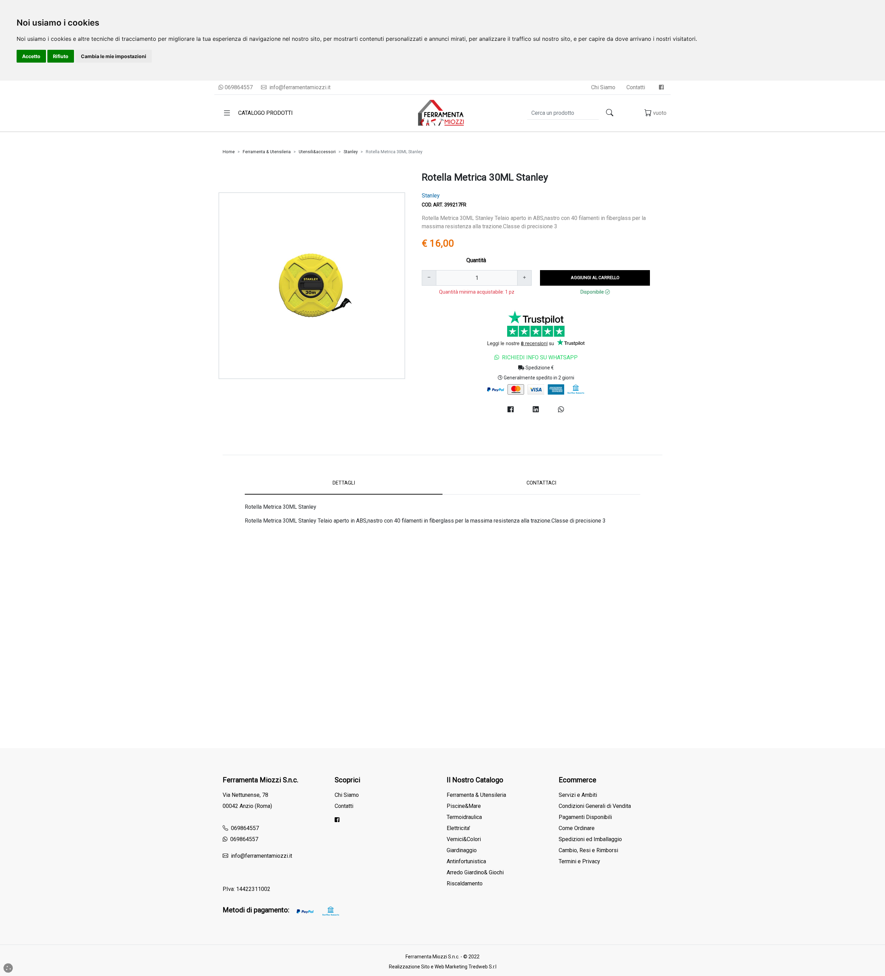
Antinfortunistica (466, 861)
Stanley (351, 151)
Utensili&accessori (317, 151)
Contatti (635, 87)
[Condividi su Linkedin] (535, 409)
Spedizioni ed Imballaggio (590, 839)
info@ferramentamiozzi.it (299, 87)
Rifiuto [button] (60, 56)
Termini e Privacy (579, 861)
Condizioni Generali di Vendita (595, 806)
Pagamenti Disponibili (585, 817)
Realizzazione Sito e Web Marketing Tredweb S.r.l (442, 966)
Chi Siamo (603, 87)
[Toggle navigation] (226, 113)
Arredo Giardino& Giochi (475, 872)
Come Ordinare (577, 828)
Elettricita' (458, 828)
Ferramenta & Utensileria (267, 151)
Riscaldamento (465, 883)
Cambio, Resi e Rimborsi (588, 850)
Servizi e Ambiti (578, 795)
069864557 (238, 87)
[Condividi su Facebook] (510, 409)
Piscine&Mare (464, 806)
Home (229, 151)
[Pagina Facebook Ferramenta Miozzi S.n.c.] (661, 87)
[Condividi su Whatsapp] (561, 409)
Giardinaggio (462, 850)
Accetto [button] (31, 56)
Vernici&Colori (464, 839)
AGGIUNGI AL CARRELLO (595, 277)
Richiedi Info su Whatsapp (540, 357)
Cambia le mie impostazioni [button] (113, 56)
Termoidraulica (464, 817)
